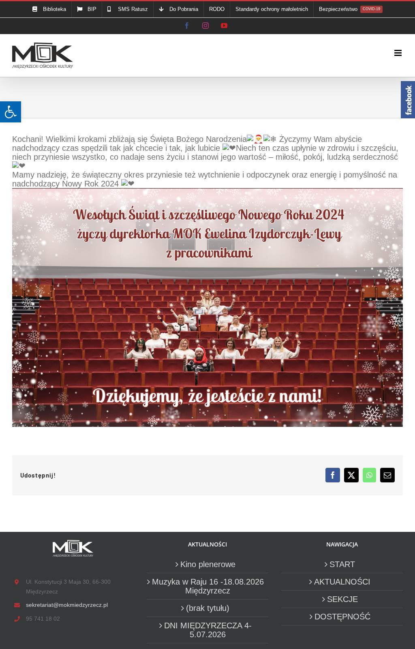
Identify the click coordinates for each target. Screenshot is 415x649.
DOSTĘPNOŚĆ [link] (342, 616)
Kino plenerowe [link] (207, 564)
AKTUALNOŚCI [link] (342, 581)
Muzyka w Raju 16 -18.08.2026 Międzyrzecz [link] (208, 586)
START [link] (342, 564)
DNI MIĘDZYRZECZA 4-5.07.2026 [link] (208, 630)
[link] (10, 111)
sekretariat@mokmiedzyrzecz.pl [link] (67, 605)
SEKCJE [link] (342, 599)
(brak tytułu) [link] (207, 608)
